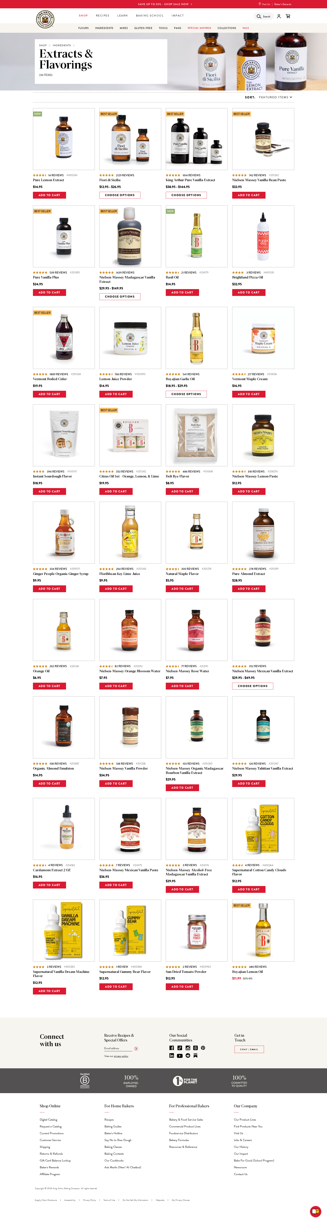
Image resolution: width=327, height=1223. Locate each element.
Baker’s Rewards (282, 4)
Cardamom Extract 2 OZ (52, 870)
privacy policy (121, 1056)
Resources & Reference (183, 1147)
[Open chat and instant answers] (315, 1211)
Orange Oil (41, 671)
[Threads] (195, 1048)
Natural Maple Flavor (182, 574)
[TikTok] (180, 1048)
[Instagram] (188, 1048)
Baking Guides (112, 1126)
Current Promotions (52, 1133)
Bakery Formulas (179, 1140)
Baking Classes (113, 1147)
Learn (122, 16)
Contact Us (241, 1174)
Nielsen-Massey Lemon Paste (255, 476)
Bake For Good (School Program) (254, 1160)
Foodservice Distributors (183, 1133)
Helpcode (160, 1200)
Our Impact (241, 1153)
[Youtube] (180, 1056)
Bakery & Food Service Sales (186, 1119)
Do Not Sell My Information (135, 1200)
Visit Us (265, 4)
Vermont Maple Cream (250, 379)
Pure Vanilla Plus (46, 277)
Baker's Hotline (113, 1133)
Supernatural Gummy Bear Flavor (125, 972)
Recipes (103, 16)
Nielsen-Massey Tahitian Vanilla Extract (262, 768)
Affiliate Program (50, 1174)
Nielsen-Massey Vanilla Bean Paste (259, 180)
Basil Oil (172, 277)
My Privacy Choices (181, 1200)
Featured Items (274, 97)
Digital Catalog (48, 1119)
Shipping (45, 1147)
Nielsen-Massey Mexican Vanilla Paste (128, 870)
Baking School (150, 16)
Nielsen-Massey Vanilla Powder (123, 768)
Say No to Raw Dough (118, 1140)
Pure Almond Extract (248, 574)
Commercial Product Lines (185, 1126)
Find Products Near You (248, 1126)
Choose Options (120, 195)
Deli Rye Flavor (177, 476)
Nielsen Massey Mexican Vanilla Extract (262, 671)
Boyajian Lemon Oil (247, 972)
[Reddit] (188, 1055)
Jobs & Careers (243, 1140)
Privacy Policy (89, 1200)
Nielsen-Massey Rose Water (187, 671)
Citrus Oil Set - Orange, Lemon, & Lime (129, 476)
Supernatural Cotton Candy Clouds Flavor (259, 872)
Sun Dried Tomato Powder (186, 972)
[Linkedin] (171, 1055)
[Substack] (195, 1055)
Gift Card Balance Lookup (55, 1160)
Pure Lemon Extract (48, 180)
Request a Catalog (51, 1126)
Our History (241, 1147)
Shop (83, 16)
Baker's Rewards (49, 1167)
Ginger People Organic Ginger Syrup (60, 574)
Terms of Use (109, 1200)
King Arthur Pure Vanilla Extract (190, 180)
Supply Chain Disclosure (46, 1200)
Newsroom (240, 1167)
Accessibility (70, 1200)
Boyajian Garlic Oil (180, 379)
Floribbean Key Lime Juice (119, 574)
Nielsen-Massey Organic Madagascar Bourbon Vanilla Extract (194, 771)
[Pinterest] (203, 1048)
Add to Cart (50, 195)
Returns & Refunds (51, 1153)
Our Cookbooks (114, 1160)
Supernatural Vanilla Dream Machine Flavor (61, 974)
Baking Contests (114, 1153)
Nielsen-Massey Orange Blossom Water (129, 671)
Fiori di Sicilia (110, 180)
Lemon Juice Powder (115, 379)
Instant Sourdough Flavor (52, 476)
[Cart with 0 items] (288, 16)
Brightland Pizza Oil (247, 277)
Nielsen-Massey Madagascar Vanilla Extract (127, 280)
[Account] (279, 16)
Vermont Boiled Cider (50, 379)
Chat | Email (249, 1049)
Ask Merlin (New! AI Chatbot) (122, 1167)
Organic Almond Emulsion (53, 768)
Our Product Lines (245, 1119)
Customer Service (50, 1140)
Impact (178, 16)
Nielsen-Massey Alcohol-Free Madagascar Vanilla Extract (189, 872)
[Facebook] (171, 1048)
